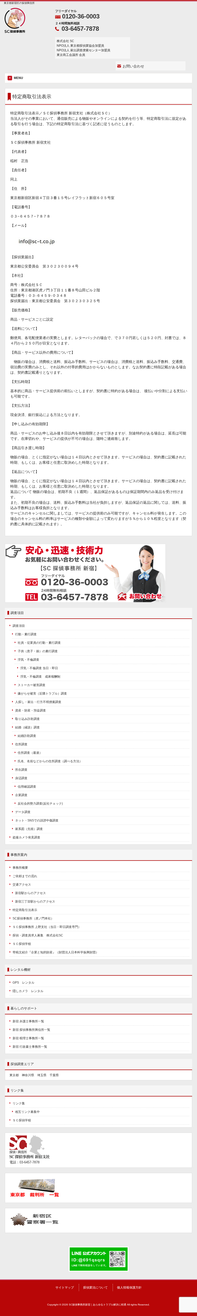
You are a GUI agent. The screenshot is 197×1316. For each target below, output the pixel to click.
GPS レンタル (23, 982)
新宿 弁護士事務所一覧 (28, 1021)
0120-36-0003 (81, 16)
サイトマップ (64, 1287)
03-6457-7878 (80, 28)
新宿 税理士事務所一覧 (28, 1038)
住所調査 (21, 744)
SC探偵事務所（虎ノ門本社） (33, 918)
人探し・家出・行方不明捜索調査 (38, 702)
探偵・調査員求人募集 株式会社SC (38, 935)
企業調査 (21, 795)
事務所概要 (20, 867)
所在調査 (21, 769)
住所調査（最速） (30, 753)
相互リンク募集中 (27, 1112)
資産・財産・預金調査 (30, 710)
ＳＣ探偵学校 (22, 944)
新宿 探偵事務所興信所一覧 (31, 1030)
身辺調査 (21, 778)
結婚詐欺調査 (27, 736)
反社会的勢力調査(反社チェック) (40, 803)
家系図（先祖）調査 (29, 829)
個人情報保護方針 (129, 1287)
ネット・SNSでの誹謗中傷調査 (38, 820)
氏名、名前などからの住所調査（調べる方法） (50, 761)
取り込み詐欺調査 (27, 719)
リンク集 (19, 1103)
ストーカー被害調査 (31, 685)
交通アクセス (22, 884)
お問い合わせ (133, 66)
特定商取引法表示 (25, 910)
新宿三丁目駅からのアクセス (35, 901)
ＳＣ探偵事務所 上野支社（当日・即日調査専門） (47, 927)
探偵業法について (95, 1287)
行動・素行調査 (26, 634)
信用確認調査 (27, 786)
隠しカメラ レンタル (28, 991)
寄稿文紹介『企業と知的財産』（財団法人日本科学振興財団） (56, 952)
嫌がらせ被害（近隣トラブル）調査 (42, 693)
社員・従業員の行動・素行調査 (39, 643)
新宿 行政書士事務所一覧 (30, 1046)
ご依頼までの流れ (25, 876)
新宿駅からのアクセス (30, 893)
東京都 (14, 1075)
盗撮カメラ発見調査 (26, 837)
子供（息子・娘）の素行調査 (38, 651)
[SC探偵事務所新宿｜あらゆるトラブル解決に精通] (15, 31)
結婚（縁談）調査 (27, 727)
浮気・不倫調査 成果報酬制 (40, 676)
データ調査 (23, 812)
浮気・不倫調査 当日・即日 (39, 668)
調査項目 (19, 626)
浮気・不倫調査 (28, 659)
